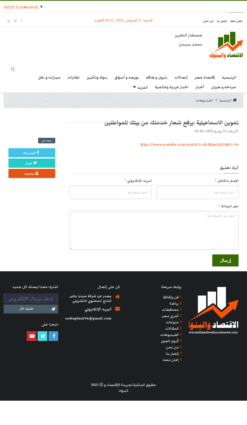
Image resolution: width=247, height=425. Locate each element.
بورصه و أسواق (127, 77)
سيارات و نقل (49, 77)
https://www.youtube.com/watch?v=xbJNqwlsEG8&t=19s (189, 144)
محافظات (170, 309)
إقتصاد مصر (205, 77)
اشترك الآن (27, 308)
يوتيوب (29, 173)
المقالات (172, 328)
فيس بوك (29, 153)
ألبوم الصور (170, 341)
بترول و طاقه (156, 77)
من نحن (208, 21)
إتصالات (181, 77)
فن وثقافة (171, 297)
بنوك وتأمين (97, 77)
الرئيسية (225, 100)
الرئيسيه (229, 77)
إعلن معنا (236, 21)
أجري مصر (170, 316)
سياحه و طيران (223, 87)
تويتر (28, 163)
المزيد (142, 87)
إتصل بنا (222, 21)
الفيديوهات (204, 100)
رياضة (174, 303)
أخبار (199, 87)
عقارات (74, 77)
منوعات (172, 322)
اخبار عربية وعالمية (171, 87)
